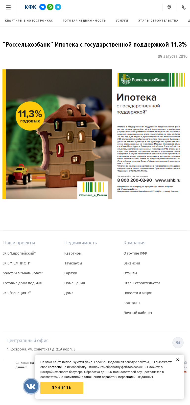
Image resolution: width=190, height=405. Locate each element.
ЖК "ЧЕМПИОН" (17, 262)
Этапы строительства (158, 20)
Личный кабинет (137, 312)
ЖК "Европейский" (19, 253)
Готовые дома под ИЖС (23, 282)
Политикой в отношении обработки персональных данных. (109, 377)
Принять (62, 388)
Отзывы (130, 272)
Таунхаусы (73, 262)
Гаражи (70, 272)
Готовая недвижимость (84, 20)
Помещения (74, 282)
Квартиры (73, 253)
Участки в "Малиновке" (23, 272)
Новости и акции (137, 292)
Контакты (131, 302)
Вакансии (131, 262)
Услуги (122, 20)
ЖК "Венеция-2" (17, 292)
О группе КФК (135, 253)
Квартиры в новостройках (29, 20)
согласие (55, 367)
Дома (68, 292)
